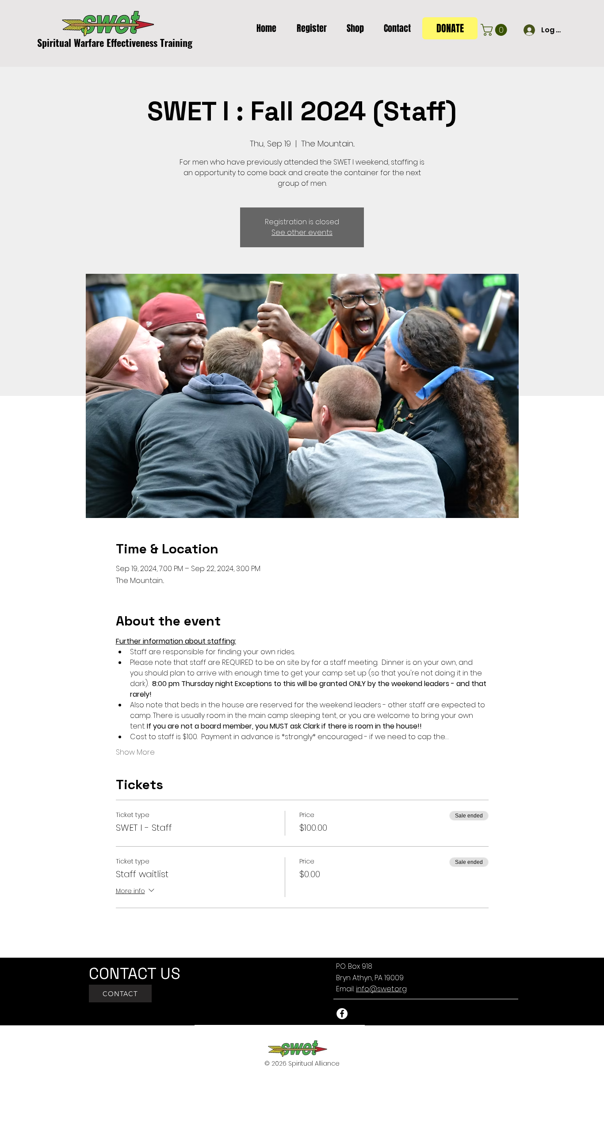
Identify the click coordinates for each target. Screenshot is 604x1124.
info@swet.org (381, 989)
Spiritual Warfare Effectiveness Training (114, 42)
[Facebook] (342, 1013)
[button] (308, 28)
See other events (302, 232)
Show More (135, 752)
